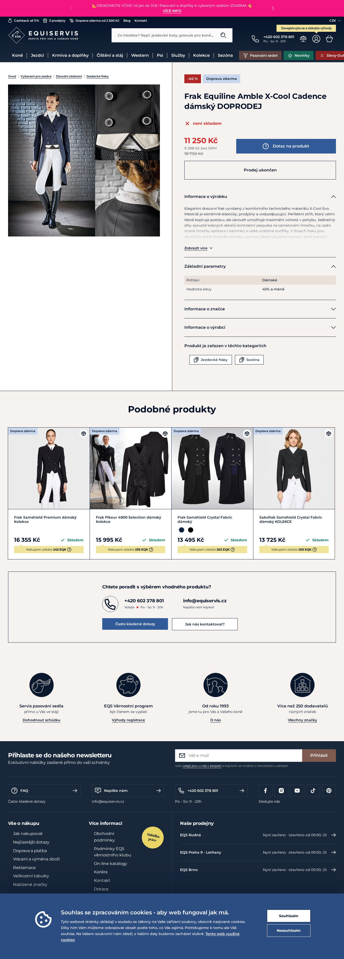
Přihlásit (319, 755)
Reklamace (24, 867)
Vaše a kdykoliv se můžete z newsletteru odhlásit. (232, 766)
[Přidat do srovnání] (84, 434)
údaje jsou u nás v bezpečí (202, 766)
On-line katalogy (110, 863)
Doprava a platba (30, 850)
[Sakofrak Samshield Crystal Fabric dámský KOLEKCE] (294, 468)
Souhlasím (288, 916)
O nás (215, 720)
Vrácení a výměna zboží (36, 859)
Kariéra (101, 872)
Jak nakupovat (28, 833)
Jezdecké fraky (97, 76)
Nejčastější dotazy (31, 842)
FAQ (24, 790)
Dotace (101, 889)
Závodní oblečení (69, 76)
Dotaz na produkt (291, 146)
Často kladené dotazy (135, 624)
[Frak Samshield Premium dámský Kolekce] (49, 468)
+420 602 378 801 (202, 790)
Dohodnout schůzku (41, 720)
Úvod (12, 76)
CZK (332, 20)
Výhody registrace (128, 720)
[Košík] (329, 39)
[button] (273, 8)
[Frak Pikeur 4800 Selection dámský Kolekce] (130, 468)
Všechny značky (302, 720)
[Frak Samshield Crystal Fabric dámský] (212, 468)
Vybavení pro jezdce (36, 76)
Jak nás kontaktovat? (205, 624)
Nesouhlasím (289, 930)
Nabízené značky (30, 884)
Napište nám (116, 790)
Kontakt (102, 880)
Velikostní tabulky (31, 876)
